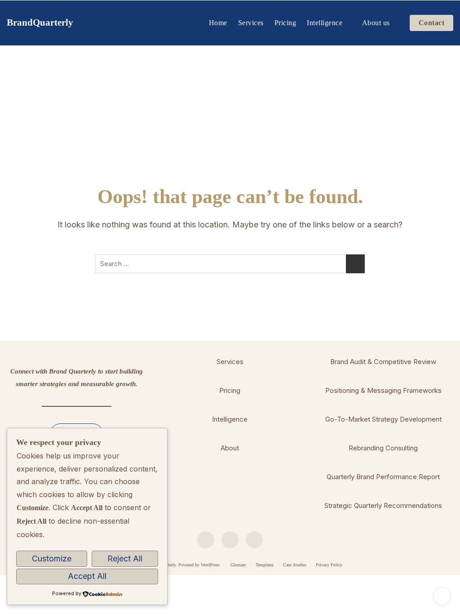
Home (218, 23)
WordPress (210, 564)
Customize (51, 558)
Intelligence (324, 23)
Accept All (87, 576)
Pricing (285, 23)
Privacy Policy (329, 564)
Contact (432, 23)
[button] (230, 361)
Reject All (124, 558)
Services (251, 23)
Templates (265, 564)
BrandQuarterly (40, 22)
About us (376, 23)
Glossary (238, 564)
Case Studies (294, 564)
